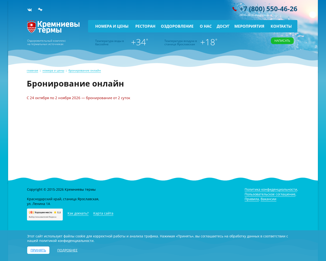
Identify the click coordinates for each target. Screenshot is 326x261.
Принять (38, 250)
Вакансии (268, 199)
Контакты (281, 26)
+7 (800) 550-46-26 (268, 8)
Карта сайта (103, 213)
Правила (252, 199)
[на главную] (53, 32)
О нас (206, 26)
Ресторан (145, 26)
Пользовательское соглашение (270, 194)
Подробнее (67, 250)
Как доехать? (78, 213)
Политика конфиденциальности (271, 189)
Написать (282, 40)
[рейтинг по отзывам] (40, 10)
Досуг (223, 26)
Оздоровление (177, 26)
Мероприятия (249, 26)
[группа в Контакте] (29, 10)
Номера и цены (112, 26)
